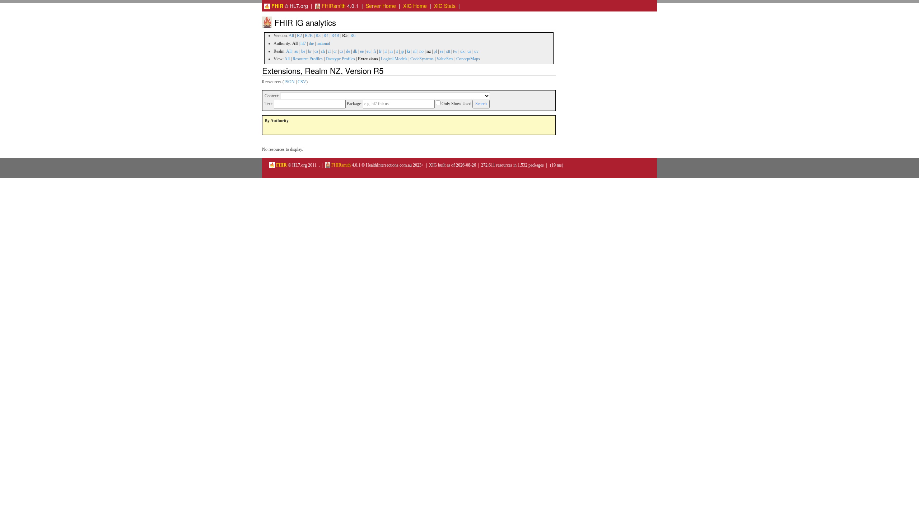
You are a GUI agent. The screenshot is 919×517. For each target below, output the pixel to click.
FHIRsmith (333, 5)
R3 (318, 35)
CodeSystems (422, 58)
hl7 (303, 43)
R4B (335, 35)
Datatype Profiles (340, 58)
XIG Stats (445, 5)
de (348, 51)
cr (335, 51)
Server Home (381, 5)
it (397, 51)
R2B (309, 35)
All (291, 35)
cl (329, 51)
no (421, 51)
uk (462, 51)
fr (380, 51)
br (310, 51)
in (391, 51)
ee (362, 51)
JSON (289, 81)
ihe (311, 43)
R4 (325, 35)
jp (402, 51)
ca (316, 51)
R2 (299, 35)
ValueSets (445, 58)
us (469, 51)
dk (355, 51)
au (296, 51)
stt (448, 51)
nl (414, 51)
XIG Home (415, 5)
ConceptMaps (468, 58)
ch (323, 51)
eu (368, 51)
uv (476, 51)
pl (435, 51)
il (385, 51)
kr (408, 51)
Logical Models (394, 58)
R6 (352, 35)
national (323, 43)
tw (455, 51)
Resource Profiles (308, 58)
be (303, 51)
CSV (302, 81)
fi (374, 51)
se (441, 51)
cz (341, 51)
